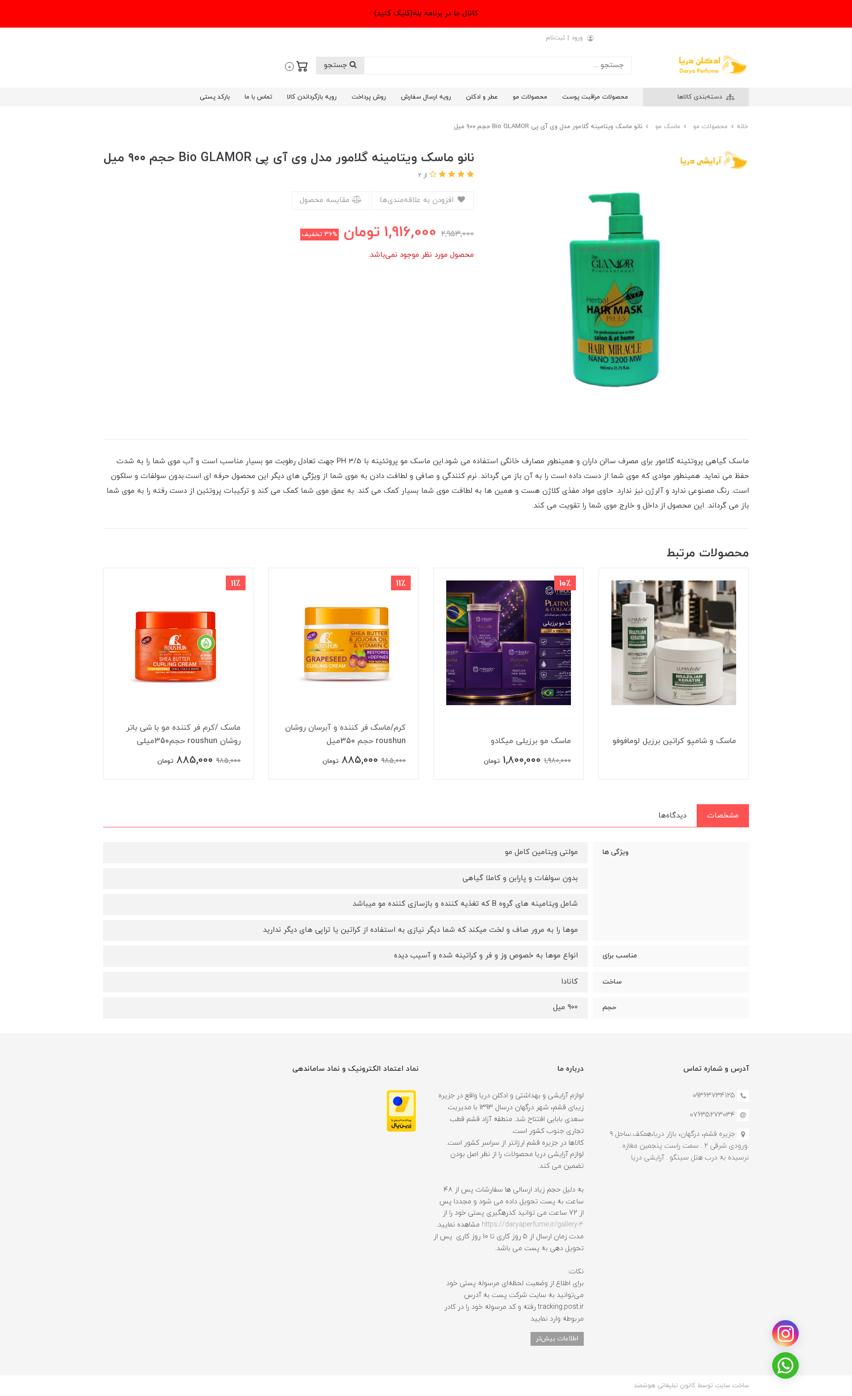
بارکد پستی (215, 97)
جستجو (337, 65)
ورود (577, 38)
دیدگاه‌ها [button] (672, 816)
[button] (296, 65)
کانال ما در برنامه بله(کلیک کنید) (426, 13)
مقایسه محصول (326, 200)
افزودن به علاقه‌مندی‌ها (418, 200)
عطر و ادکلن (482, 97)
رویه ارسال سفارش (426, 97)
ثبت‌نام (555, 38)
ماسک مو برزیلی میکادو (531, 741)
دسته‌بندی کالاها (700, 97)
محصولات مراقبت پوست (595, 97)
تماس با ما (258, 97)
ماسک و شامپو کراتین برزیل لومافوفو (674, 741)
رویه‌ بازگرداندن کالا (312, 97)
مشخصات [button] (723, 816)
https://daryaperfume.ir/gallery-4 (533, 1224)
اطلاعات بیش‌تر (557, 1338)
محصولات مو (530, 97)
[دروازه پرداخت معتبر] (401, 1110)
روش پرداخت (369, 97)
